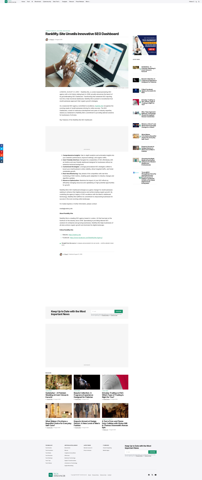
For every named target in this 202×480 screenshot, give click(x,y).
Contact (109, 474)
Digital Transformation (70, 460)
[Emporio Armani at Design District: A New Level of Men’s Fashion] (87, 410)
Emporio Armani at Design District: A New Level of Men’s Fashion (148, 149)
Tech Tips (47, 460)
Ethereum (67, 455)
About (89, 474)
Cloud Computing (107, 447)
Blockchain (67, 447)
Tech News (48, 453)
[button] (196, 1)
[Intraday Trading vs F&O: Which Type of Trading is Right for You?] (115, 382)
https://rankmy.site (75, 235)
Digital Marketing (69, 465)
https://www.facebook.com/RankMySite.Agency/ (86, 237)
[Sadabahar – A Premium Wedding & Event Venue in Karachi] (58, 382)
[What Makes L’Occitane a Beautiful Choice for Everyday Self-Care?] (58, 410)
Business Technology (107, 419)
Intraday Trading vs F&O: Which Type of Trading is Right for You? (148, 102)
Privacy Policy (105, 315)
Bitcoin (66, 450)
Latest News (49, 390)
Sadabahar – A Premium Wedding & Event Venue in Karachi (148, 69)
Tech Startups (48, 458)
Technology (49, 445)
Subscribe (118, 311)
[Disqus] (87, 279)
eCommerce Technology (71, 463)
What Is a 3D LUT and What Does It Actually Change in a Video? (149, 125)
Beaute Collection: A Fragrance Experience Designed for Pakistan (149, 80)
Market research (88, 447)
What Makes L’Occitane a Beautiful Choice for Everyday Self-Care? (149, 137)
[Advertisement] (101, 15)
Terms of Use (114, 315)
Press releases (87, 450)
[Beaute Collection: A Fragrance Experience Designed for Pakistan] (87, 382)
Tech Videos (48, 463)
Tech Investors (49, 450)
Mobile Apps (106, 450)
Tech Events (48, 447)
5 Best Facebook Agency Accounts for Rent (149, 91)
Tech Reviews (48, 455)
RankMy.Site (99, 106)
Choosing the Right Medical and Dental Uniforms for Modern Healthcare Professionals (149, 162)
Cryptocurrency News (70, 453)
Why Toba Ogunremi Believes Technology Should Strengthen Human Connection (149, 114)
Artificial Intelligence (71, 445)
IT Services (106, 445)
